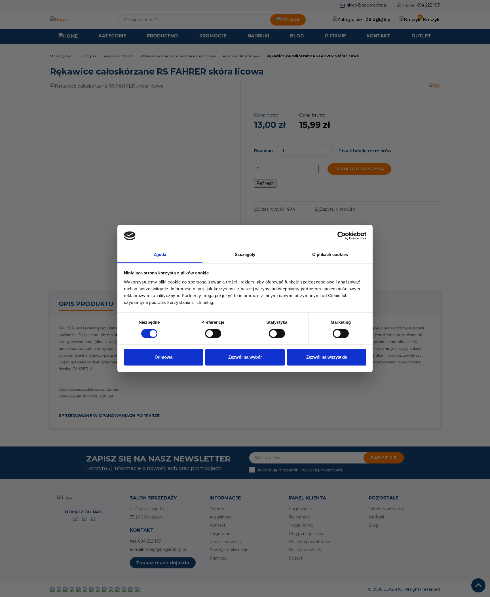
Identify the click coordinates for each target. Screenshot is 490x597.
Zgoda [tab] (160, 254)
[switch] (213, 333)
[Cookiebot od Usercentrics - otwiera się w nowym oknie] (341, 236)
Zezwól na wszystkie (326, 357)
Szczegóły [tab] (245, 254)
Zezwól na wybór (245, 357)
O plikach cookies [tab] (330, 254)
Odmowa (163, 357)
